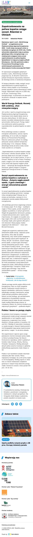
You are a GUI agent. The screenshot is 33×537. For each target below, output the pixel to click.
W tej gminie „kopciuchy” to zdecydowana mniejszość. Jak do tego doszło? (16, 278)
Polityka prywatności (8, 525)
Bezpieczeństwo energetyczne (12, 22)
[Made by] (13, 534)
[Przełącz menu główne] (29, 3)
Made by (4, 534)
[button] (12, 404)
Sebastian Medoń (16, 38)
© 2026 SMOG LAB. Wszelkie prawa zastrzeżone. (13, 528)
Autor (13, 383)
